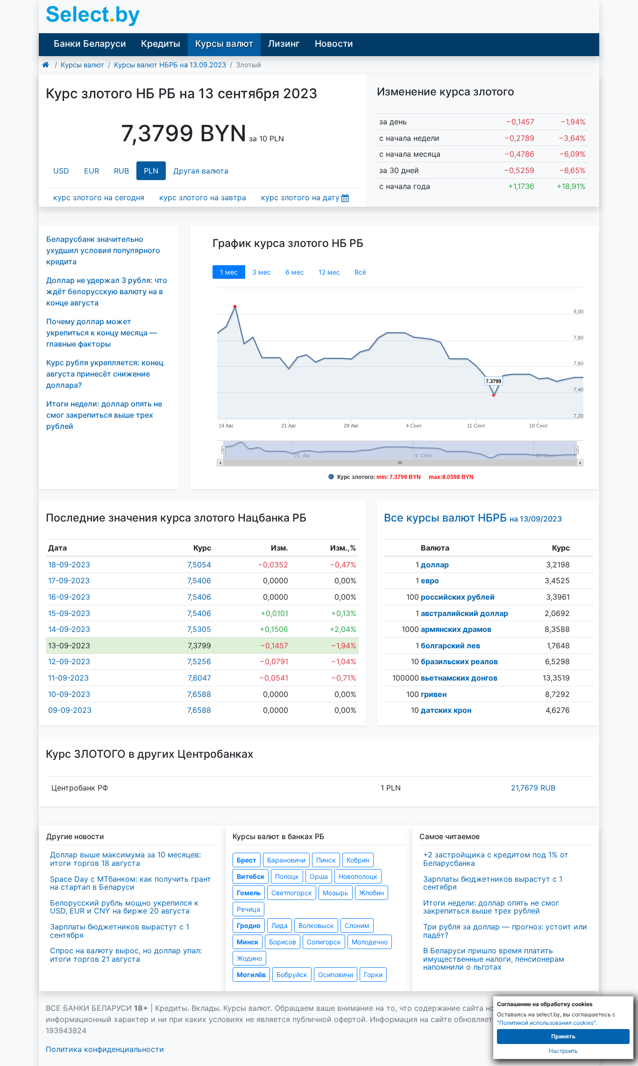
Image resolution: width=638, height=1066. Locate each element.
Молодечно (370, 942)
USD (61, 170)
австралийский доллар (464, 613)
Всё (360, 272)
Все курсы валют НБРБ (473, 517)
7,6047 (199, 677)
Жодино (249, 958)
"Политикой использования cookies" (546, 1022)
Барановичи (286, 860)
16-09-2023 (69, 597)
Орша (319, 876)
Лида (279, 925)
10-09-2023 (69, 694)
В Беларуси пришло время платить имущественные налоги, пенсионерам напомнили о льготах (493, 959)
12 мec (329, 272)
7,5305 (199, 629)
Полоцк (287, 876)
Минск (247, 942)
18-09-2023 (69, 564)
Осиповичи (335, 975)
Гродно (249, 925)
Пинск (326, 860)
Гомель (249, 893)
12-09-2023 (69, 661)
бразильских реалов (459, 661)
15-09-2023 (69, 613)
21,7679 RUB (533, 787)
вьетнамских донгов (459, 677)
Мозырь (335, 893)
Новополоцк (358, 876)
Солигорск (324, 942)
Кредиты (160, 43)
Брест (246, 860)
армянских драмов (456, 629)
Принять (563, 1036)
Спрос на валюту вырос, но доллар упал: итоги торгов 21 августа (126, 955)
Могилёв (251, 975)
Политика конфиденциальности (105, 1049)
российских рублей (458, 597)
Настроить (563, 1050)
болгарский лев (450, 645)
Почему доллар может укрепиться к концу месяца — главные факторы (101, 332)
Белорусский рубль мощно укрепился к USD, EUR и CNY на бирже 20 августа (124, 907)
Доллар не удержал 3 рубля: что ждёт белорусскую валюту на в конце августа (106, 291)
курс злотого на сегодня (98, 197)
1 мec (229, 272)
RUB (121, 170)
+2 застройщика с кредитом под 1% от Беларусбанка (495, 859)
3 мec (261, 272)
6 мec (294, 272)
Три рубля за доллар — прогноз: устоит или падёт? (505, 931)
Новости (334, 43)
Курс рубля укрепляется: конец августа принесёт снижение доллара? (104, 374)
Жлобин (371, 893)
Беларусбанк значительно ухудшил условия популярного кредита (103, 250)
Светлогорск (291, 893)
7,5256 (199, 661)
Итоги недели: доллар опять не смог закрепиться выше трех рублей (104, 415)
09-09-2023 (70, 710)
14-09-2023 (69, 629)
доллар (435, 564)
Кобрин (358, 860)
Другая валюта (200, 170)
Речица (248, 909)
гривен (434, 694)
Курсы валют (224, 43)
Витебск (250, 876)
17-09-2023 (69, 580)
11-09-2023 (68, 677)
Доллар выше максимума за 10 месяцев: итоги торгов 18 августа (125, 859)
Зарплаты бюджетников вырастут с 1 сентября (119, 931)
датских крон (446, 710)
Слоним (357, 925)
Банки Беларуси (90, 43)
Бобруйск (291, 975)
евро (430, 580)
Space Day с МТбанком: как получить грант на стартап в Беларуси (130, 883)
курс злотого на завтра (202, 197)
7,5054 (199, 564)
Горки (373, 975)
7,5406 (199, 580)
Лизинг (284, 43)
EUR (91, 170)
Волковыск (316, 925)
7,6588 (199, 694)
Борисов (282, 942)
